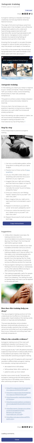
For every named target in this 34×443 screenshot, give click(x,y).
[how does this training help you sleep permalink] (7, 311)
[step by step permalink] (13, 127)
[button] (23, 14)
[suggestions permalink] (12, 232)
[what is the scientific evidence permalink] (29, 339)
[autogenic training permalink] (18, 84)
